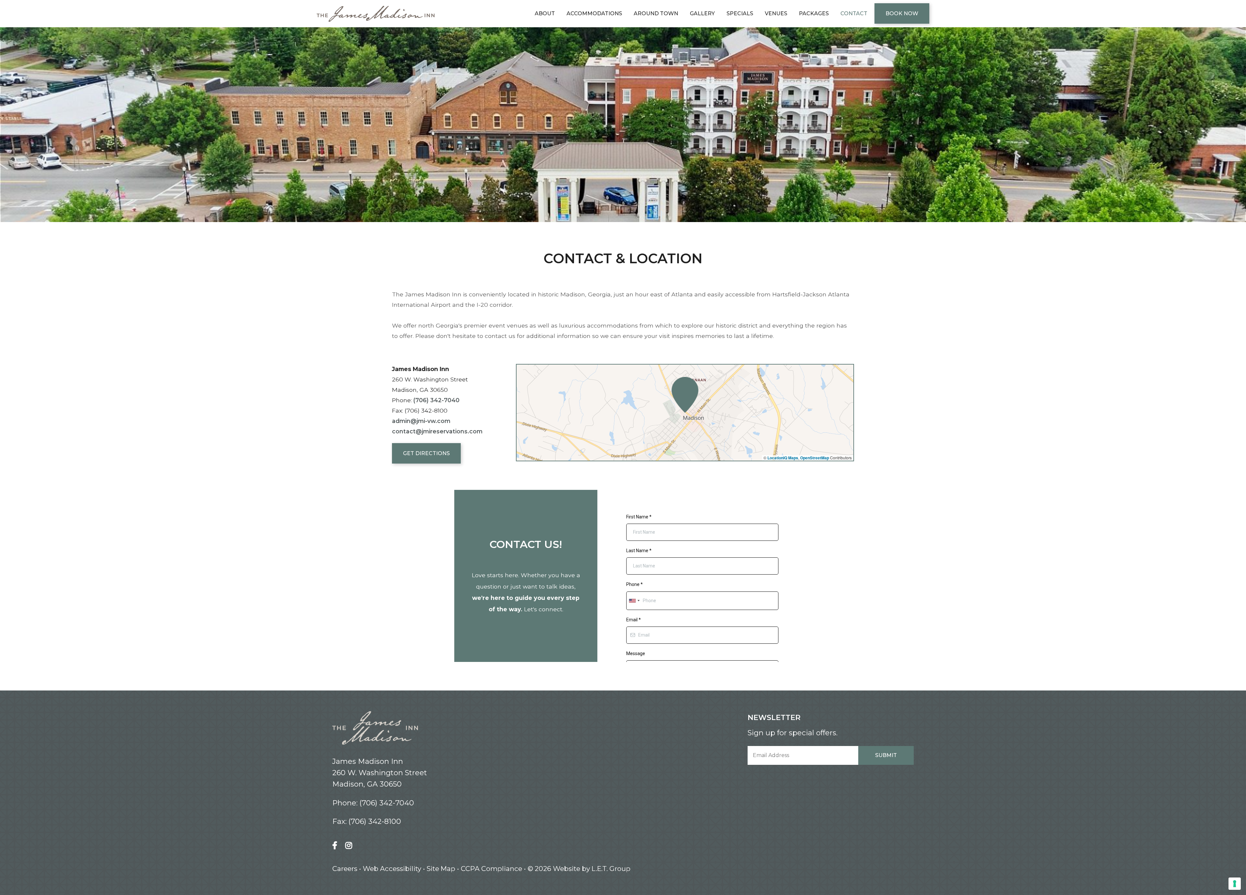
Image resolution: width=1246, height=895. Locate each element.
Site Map (441, 868)
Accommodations (594, 13)
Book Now (902, 13)
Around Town (656, 13)
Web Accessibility (392, 868)
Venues (776, 13)
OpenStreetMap (814, 458)
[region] (685, 413)
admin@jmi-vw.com (421, 420)
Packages (814, 13)
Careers (344, 868)
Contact (853, 13)
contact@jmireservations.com (437, 431)
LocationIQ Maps (782, 458)
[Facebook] (336, 845)
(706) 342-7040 (436, 400)
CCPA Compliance (491, 868)
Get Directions (426, 453)
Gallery (702, 13)
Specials (740, 13)
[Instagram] (349, 845)
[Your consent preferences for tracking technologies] (1234, 883)
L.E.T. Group (611, 868)
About (545, 13)
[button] (685, 395)
